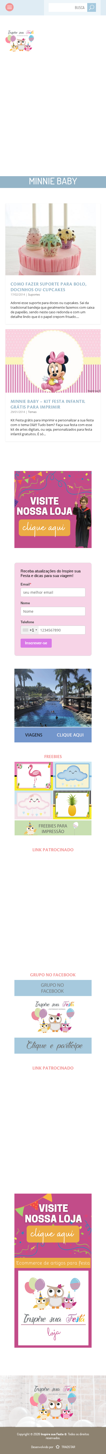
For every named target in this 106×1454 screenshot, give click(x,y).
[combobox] (30, 630)
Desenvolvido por (53, 1447)
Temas (32, 412)
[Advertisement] (53, 117)
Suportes (34, 294)
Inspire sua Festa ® (19, 40)
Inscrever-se (36, 643)
